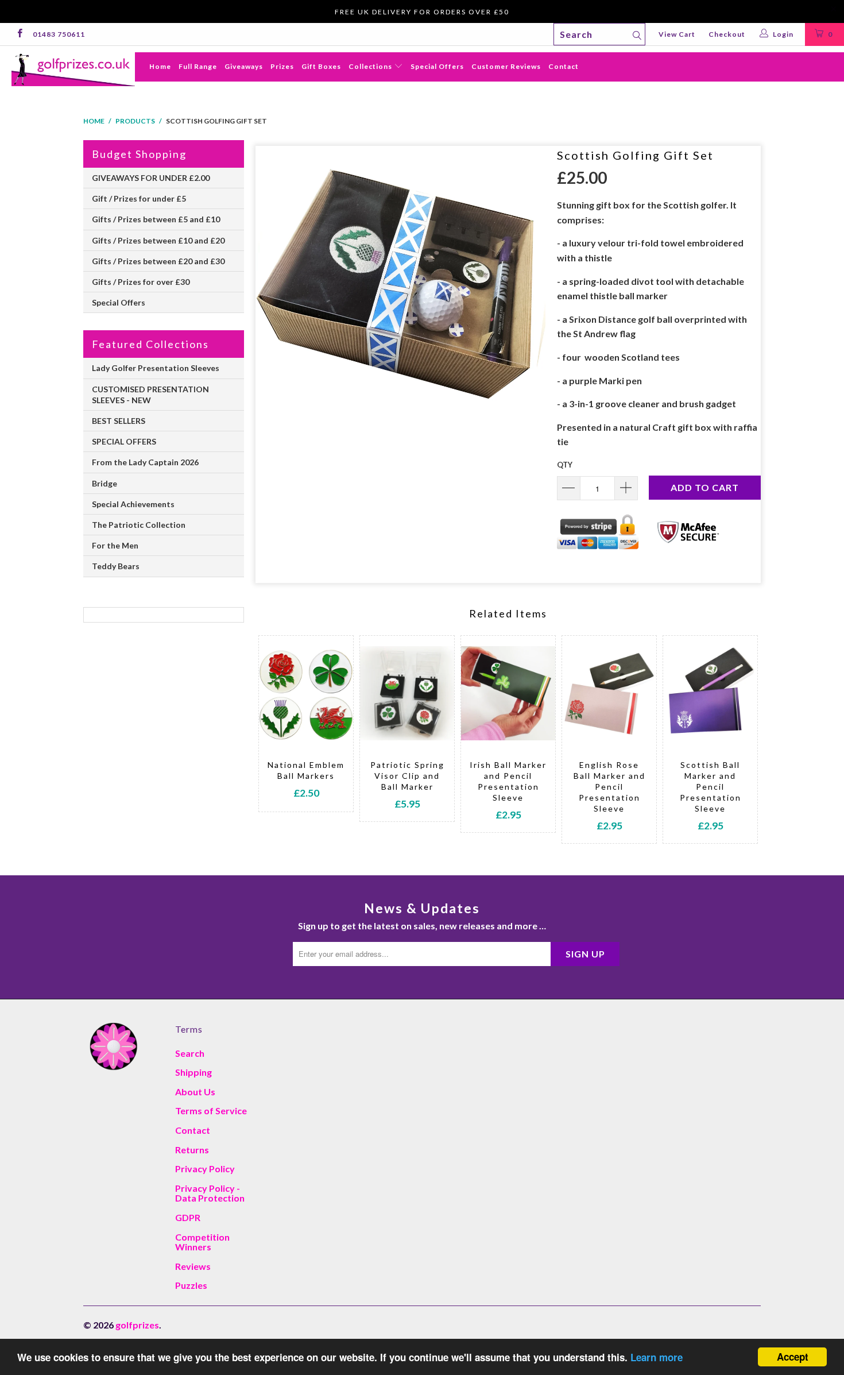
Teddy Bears (116, 566)
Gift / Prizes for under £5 (139, 198)
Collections (371, 66)
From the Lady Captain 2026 (145, 462)
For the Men (115, 545)
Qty (564, 464)
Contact (563, 66)
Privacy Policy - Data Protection (210, 1193)
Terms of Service (211, 1110)
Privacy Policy (205, 1168)
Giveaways (243, 66)
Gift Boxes (321, 66)
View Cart (677, 34)
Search (189, 1053)
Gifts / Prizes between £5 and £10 (156, 219)
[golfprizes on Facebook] (19, 34)
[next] (733, 739)
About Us (195, 1091)
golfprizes (137, 1324)
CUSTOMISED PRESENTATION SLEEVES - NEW (150, 394)
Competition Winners (202, 1242)
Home (160, 66)
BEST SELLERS (118, 421)
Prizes (282, 66)
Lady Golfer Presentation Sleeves (155, 368)
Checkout (727, 34)
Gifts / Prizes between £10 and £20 (158, 240)
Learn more (656, 1357)
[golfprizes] (73, 69)
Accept (792, 1357)
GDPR (187, 1217)
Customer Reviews (506, 66)
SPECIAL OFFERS (124, 441)
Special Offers (437, 66)
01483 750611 (59, 34)
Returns (192, 1149)
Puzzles (191, 1285)
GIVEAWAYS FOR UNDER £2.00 (151, 178)
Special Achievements (133, 504)
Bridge (104, 483)
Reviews (193, 1266)
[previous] (283, 739)
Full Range (198, 66)
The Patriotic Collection (138, 525)
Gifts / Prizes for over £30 (140, 282)
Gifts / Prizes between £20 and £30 (158, 261)
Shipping (193, 1072)
